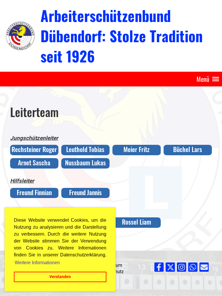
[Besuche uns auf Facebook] (159, 268)
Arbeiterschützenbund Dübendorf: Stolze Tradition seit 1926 (121, 35)
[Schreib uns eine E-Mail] (204, 268)
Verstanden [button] (60, 276)
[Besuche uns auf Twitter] (170, 268)
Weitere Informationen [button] (37, 262)
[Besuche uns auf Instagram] (181, 268)
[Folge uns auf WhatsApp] (192, 268)
